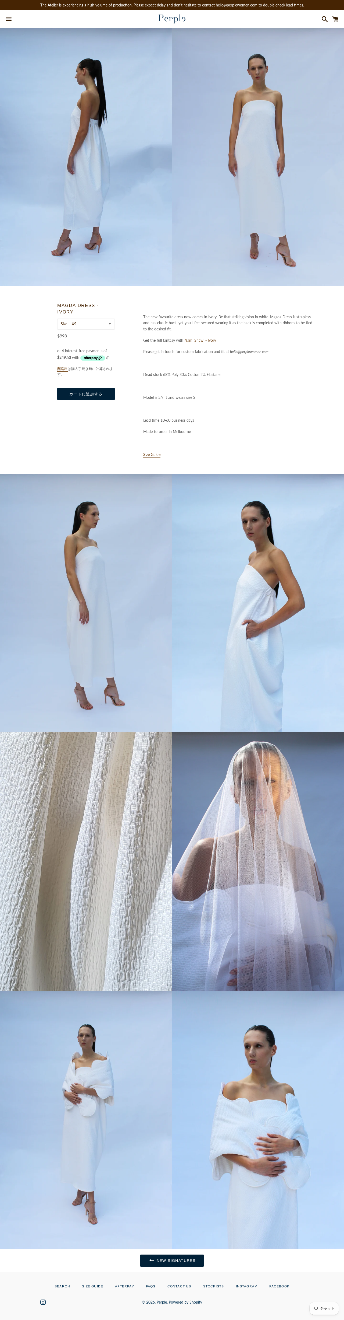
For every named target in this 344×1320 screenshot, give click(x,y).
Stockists (213, 1286)
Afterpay (124, 1286)
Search (62, 1286)
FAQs (151, 1286)
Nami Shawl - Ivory (200, 340)
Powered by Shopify (185, 1302)
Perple (162, 1302)
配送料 (62, 368)
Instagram (247, 1286)
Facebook (279, 1286)
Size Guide (92, 1286)
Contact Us (179, 1286)
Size (64, 324)
